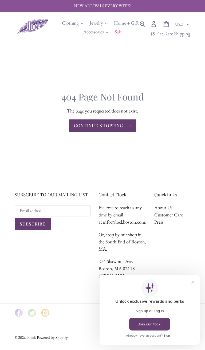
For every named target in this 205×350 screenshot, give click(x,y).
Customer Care (168, 215)
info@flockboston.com (124, 222)
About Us (163, 207)
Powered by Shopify (52, 337)
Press (159, 222)
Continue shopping (98, 125)
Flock (31, 337)
